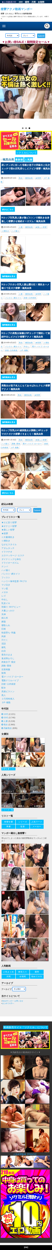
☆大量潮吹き (7, 537)
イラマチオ (6, 552)
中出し (26, 346)
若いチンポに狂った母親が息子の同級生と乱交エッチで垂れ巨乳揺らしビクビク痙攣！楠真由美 (25, 168)
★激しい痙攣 (41, 227)
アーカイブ (6, 989)
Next (48, 84)
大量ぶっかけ (7, 610)
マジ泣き (5, 585)
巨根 (3, 629)
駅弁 (3, 688)
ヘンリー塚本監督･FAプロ (14, 581)
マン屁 (4, 588)
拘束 (3, 636)
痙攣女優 (8, 822)
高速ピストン (7, 691)
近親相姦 (5, 669)
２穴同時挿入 (7, 699)
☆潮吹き (5, 231)
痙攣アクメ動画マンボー (16, 9)
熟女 (21, 178)
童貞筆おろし (7, 658)
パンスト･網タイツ (13, 297)
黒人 (3, 695)
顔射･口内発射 (30, 297)
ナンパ (4, 566)
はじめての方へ (8, 1003)
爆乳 (3, 647)
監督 (23, 826)
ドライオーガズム (10, 563)
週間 (27, 1)
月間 (33, 1)
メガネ (4, 592)
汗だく (4, 640)
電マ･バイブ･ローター (32, 443)
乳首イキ (5, 603)
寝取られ (5, 625)
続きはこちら (7, 209)
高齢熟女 (8, 728)
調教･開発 (16, 443)
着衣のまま (6, 655)
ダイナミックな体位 (11, 559)
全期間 (41, 1)
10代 (6, 714)
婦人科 (4, 618)
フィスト (5, 577)
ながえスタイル (9, 544)
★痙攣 (38, 178)
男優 (8, 826)
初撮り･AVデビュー (11, 607)
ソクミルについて (26, 152)
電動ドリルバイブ (10, 680)
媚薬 (3, 621)
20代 (6, 717)
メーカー (36, 826)
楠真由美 (29, 178)
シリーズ (22, 822)
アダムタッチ (7, 548)
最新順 (19, 159)
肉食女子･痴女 (8, 662)
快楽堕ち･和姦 (8, 633)
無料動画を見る (8, 276)
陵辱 (3, 673)
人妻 (21, 227)
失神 (3, 614)
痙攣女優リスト (8, 769)
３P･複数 (24, 350)
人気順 (28, 159)
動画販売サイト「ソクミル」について (26, 1027)
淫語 (3, 644)
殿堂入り (22, 972)
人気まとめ (8, 972)
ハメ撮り (15, 231)
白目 (3, 651)
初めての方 (36, 976)
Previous (3, 84)
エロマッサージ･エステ (12, 555)
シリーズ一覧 (7, 810)
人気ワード (36, 822)
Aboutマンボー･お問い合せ (12, 1001)
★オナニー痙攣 (9, 526)
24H (21, 1)
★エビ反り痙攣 (9, 522)
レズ (3, 596)
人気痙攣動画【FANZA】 (25, 1154)
